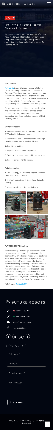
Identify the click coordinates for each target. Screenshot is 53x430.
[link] (19, 4)
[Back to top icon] (47, 424)
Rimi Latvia (9, 88)
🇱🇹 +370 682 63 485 (21, 316)
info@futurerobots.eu (22, 322)
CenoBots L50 (21, 284)
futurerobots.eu (19, 328)
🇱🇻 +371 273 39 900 (21, 311)
